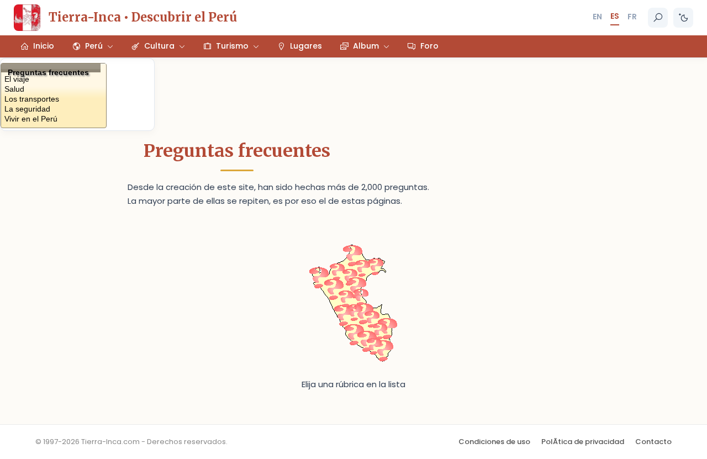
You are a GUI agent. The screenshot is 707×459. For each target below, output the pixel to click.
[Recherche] (658, 18)
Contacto (653, 441)
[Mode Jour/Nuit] (683, 18)
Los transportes (31, 98)
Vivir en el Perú (30, 118)
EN (597, 16)
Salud (14, 88)
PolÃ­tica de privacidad (582, 441)
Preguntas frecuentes (48, 70)
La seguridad (27, 108)
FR (632, 16)
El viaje (16, 78)
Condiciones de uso (494, 441)
